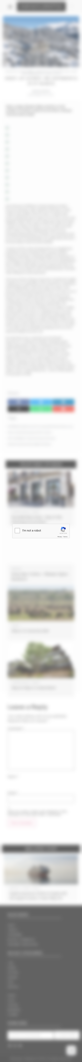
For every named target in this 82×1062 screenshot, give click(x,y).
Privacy (59, 537)
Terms (65, 537)
